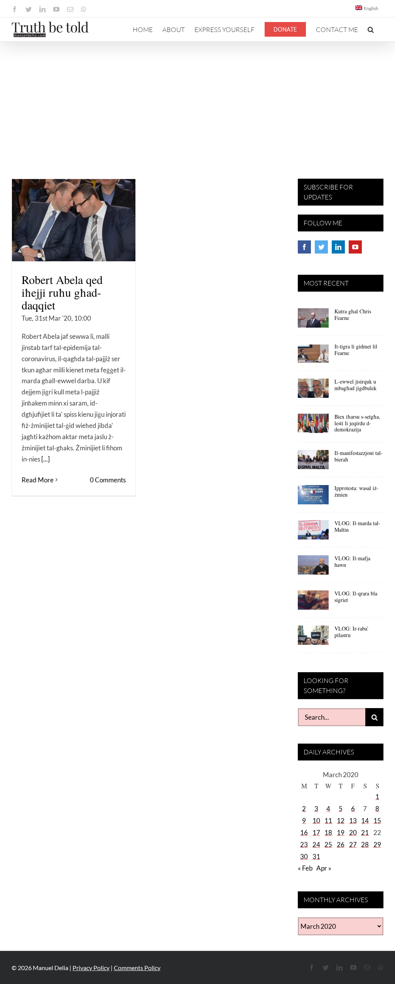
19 (340, 832)
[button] (371, 29)
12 (340, 821)
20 (353, 832)
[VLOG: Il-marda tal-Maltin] (313, 532)
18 (328, 832)
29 (377, 844)
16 (304, 832)
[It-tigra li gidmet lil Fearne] (313, 355)
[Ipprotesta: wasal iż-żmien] (313, 497)
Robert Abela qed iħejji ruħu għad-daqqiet (62, 292)
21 (365, 832)
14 (365, 821)
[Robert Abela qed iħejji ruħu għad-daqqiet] (73, 220)
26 (340, 844)
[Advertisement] (197, 100)
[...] (45, 459)
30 (304, 856)
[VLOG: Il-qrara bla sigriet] (313, 602)
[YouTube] (355, 247)
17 (316, 832)
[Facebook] (304, 247)
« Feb (305, 868)
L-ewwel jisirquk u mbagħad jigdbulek (355, 385)
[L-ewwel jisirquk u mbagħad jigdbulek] (313, 391)
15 (377, 821)
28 (365, 844)
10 (316, 821)
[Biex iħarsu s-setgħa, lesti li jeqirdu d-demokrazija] (313, 426)
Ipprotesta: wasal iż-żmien (356, 491)
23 (304, 844)
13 (353, 821)
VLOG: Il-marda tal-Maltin (357, 526)
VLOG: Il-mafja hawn (352, 561)
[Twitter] (321, 247)
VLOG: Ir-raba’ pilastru (351, 632)
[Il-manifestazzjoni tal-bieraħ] (313, 462)
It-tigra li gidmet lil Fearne (355, 350)
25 (328, 844)
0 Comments (108, 480)
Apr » (323, 868)
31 (316, 856)
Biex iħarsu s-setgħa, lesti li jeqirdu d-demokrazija (357, 423)
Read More (38, 480)
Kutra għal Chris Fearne (352, 314)
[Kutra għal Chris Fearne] (313, 320)
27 (353, 844)
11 (328, 821)
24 (316, 844)
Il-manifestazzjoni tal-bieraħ (358, 456)
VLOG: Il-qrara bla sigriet (355, 597)
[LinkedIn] (338, 247)
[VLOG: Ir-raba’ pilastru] (313, 638)
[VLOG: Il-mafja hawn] (313, 567)
